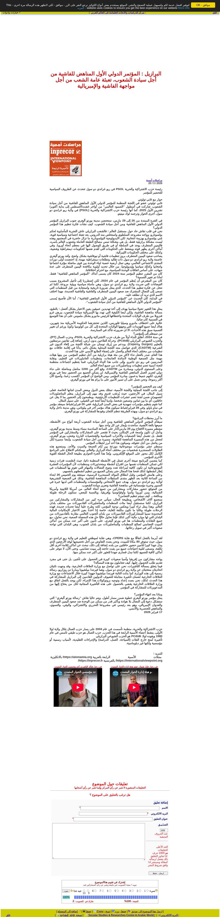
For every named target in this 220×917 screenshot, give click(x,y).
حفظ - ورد (120, 911)
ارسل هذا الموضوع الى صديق (146, 911)
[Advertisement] (110, 40)
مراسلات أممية (154, 180)
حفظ (88, 911)
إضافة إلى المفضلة (68, 911)
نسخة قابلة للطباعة (70, 915)
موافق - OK (203, 5)
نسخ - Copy (103, 911)
